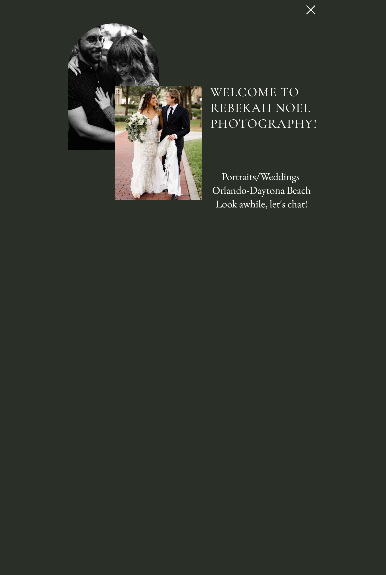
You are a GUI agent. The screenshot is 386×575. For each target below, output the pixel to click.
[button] (310, 9)
